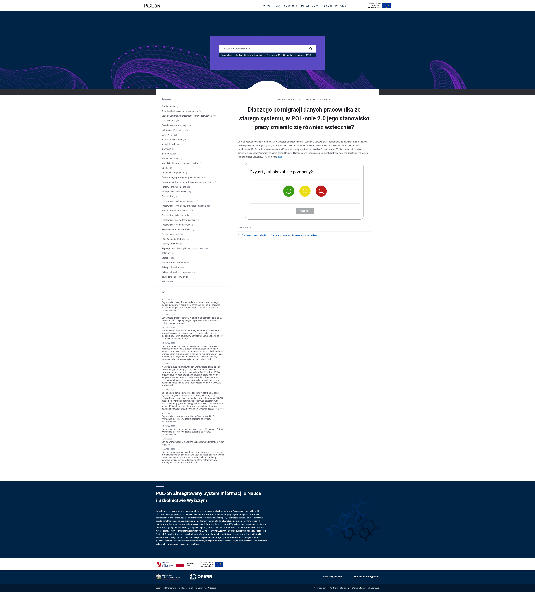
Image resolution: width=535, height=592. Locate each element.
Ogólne (165, 168)
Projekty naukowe (170, 234)
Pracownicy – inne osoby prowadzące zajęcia (184, 205)
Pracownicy (272, 55)
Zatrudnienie (260, 55)
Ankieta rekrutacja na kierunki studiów (180, 111)
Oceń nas (305, 210)
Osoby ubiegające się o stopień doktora (181, 177)
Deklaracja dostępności (366, 576)
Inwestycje (167, 153)
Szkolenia (291, 6)
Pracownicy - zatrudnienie (318, 99)
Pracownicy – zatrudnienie (176, 229)
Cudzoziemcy (168, 120)
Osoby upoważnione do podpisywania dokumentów (187, 182)
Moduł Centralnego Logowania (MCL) (294, 55)
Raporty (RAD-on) (170, 243)
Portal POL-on (311, 6)
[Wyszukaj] (310, 48)
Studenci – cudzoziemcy (174, 262)
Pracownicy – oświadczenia (175, 215)
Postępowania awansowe (174, 191)
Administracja (168, 106)
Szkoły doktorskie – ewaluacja (176, 272)
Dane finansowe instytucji (174, 125)
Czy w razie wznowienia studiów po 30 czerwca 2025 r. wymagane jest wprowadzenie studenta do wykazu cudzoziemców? (189, 419)
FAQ (277, 5)
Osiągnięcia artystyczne (173, 172)
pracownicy (300, 235)
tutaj (280, 156)
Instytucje (166, 149)
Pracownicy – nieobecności (175, 210)
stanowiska (312, 235)
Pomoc (266, 5)
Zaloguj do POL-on (337, 6)
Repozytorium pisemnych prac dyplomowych (183, 248)
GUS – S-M (167, 134)
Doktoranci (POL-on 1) (172, 130)
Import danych (168, 144)
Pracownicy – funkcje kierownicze (178, 201)
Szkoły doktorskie (170, 267)
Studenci (166, 258)
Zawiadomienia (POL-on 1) (175, 277)
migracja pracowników (283, 235)
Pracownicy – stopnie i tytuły (176, 224)
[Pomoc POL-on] (152, 6)
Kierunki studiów (246, 55)
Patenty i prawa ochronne (174, 187)
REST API (166, 253)
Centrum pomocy (285, 99)
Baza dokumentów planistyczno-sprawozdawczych (187, 115)
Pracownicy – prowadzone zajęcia (178, 220)
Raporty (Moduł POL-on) (173, 239)
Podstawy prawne (332, 576)
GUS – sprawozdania (172, 139)
